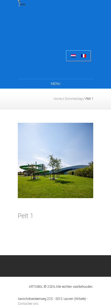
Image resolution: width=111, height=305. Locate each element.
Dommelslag (73, 99)
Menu (55, 84)
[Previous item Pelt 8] (37, 160)
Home (58, 99)
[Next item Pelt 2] (74, 160)
